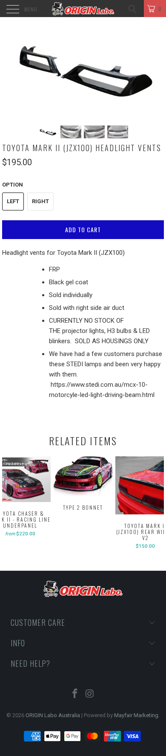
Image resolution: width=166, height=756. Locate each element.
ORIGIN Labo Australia (53, 715)
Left (13, 201)
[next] (155, 503)
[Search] (131, 8)
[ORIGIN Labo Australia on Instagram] (90, 694)
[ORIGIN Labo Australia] (83, 8)
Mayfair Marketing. (137, 715)
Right (40, 201)
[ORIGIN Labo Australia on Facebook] (75, 694)
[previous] (10, 503)
